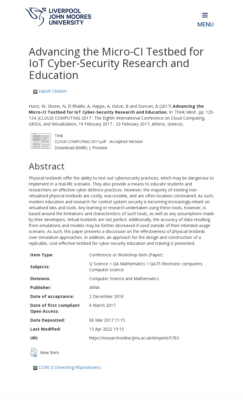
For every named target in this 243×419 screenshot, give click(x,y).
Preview (99, 147)
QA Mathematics (129, 263)
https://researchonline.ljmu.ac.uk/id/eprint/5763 (134, 338)
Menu (205, 24)
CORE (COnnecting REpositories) (69, 367)
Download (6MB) (71, 147)
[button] (33, 352)
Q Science (98, 263)
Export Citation (52, 91)
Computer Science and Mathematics (124, 278)
